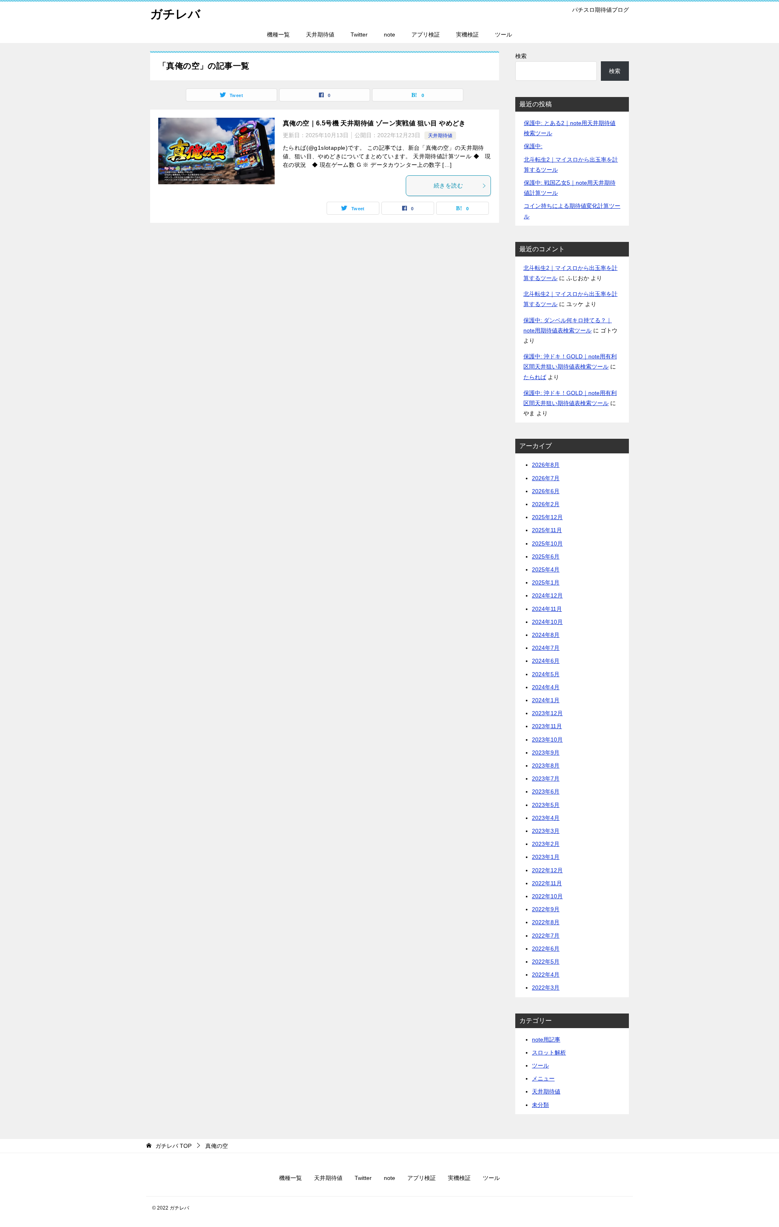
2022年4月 (546, 974)
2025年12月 (547, 517)
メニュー (543, 1078)
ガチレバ (175, 14)
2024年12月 (547, 595)
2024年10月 (547, 622)
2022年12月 (547, 870)
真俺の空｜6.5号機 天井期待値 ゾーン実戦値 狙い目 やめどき (374, 123)
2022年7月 (546, 935)
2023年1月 (546, 857)
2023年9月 (546, 752)
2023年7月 (546, 778)
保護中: (533, 146)
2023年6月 (546, 791)
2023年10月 (547, 739)
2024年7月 (546, 648)
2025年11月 (547, 530)
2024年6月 (546, 661)
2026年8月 (546, 464)
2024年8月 (546, 635)
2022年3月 (546, 987)
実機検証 (467, 34)
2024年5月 (546, 674)
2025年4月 (546, 569)
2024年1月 (546, 700)
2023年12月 (547, 713)
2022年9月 (546, 909)
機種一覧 (278, 34)
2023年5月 (546, 805)
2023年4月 (546, 818)
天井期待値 (320, 34)
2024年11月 (547, 609)
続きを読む (448, 185)
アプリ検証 (425, 34)
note (389, 34)
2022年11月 (547, 883)
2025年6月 (546, 556)
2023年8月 (546, 765)
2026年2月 (546, 504)
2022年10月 (547, 896)
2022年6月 (546, 948)
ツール (503, 34)
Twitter (359, 34)
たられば (534, 377)
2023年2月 (546, 844)
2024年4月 (546, 687)
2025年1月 (546, 582)
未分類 (540, 1105)
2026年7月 (546, 478)
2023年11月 (547, 726)
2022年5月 (546, 961)
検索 (521, 56)
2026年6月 (546, 491)
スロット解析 (549, 1052)
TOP (173, 1146)
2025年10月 (547, 543)
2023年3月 (546, 831)
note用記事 (546, 1039)
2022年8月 (546, 922)
